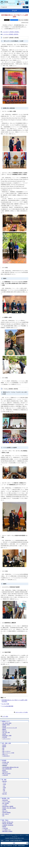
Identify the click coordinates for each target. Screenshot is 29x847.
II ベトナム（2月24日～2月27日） (10, 34)
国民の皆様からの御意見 (7, 831)
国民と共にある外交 (6, 773)
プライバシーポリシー (19, 835)
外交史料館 (4, 737)
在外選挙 (4, 809)
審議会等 (4, 729)
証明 (3, 815)
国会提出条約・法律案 (6, 735)
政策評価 (4, 734)
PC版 (19, 2)
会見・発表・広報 (6, 743)
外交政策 (4, 760)
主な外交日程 (5, 763)
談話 (3, 748)
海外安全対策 (5, 800)
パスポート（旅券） (6, 801)
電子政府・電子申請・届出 (7, 822)
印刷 (27, 19)
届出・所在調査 (5, 803)
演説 (3, 749)
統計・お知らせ (5, 814)
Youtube (24, 4)
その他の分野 (5, 775)
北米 (4, 786)
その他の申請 (5, 828)
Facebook (20, 4)
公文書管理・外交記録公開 (7, 825)
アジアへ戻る (5, 716)
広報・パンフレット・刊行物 (8, 752)
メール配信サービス (6, 829)
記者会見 (4, 745)
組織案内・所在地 (6, 724)
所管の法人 (4, 730)
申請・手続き (5, 820)
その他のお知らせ (6, 755)
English (22, 1)
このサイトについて (6, 738)
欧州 (4, 789)
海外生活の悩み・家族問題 (7, 806)
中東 (4, 790)
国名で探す (4, 793)
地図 (14, 843)
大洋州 (4, 784)
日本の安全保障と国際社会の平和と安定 (10, 767)
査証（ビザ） (5, 811)
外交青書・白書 (5, 762)
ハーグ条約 (4, 804)
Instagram (22, 4)
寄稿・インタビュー (6, 751)
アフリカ (5, 792)
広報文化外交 (5, 771)
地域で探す (4, 781)
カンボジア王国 (5, 703)
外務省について (6, 721)
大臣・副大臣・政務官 (6, 723)
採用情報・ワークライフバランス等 (9, 727)
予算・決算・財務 (6, 732)
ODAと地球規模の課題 (7, 768)
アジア (4, 782)
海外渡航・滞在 (6, 798)
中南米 (4, 787)
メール (21, 19)
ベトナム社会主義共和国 (7, 706)
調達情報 (4, 826)
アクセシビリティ (9, 835)
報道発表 (4, 746)
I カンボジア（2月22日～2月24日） (10, 31)
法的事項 (2, 835)
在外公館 (4, 726)
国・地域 (4, 779)
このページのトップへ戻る (21, 712)
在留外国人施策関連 (6, 812)
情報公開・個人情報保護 (7, 823)
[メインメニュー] (26, 2)
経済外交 (4, 770)
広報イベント (5, 754)
